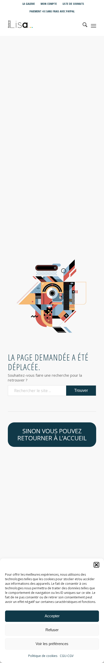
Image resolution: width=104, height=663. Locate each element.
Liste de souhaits (73, 4)
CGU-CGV (66, 656)
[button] (96, 564)
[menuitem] (29, 4)
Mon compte (49, 4)
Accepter (52, 616)
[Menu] (93, 25)
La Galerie (28, 4)
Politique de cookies (42, 656)
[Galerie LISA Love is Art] (43, 25)
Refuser (52, 630)
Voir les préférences (52, 644)
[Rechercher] (82, 25)
